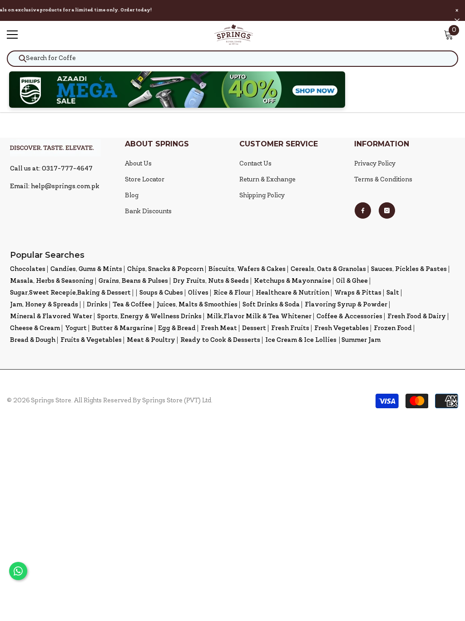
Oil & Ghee (352, 281)
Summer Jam (361, 340)
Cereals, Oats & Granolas (328, 269)
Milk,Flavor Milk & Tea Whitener (259, 316)
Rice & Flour (232, 293)
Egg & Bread (177, 328)
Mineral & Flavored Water (51, 316)
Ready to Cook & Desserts (220, 340)
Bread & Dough (32, 340)
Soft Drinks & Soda (271, 304)
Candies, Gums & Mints (86, 269)
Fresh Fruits (290, 328)
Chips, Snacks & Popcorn (165, 269)
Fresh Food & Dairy (416, 316)
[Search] (232, 58)
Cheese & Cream (35, 328)
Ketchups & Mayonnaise (292, 281)
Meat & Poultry (151, 340)
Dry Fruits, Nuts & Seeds (211, 281)
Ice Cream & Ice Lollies (300, 340)
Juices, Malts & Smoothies (197, 304)
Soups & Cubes (161, 293)
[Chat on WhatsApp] (18, 571)
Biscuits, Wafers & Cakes (247, 269)
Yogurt (76, 328)
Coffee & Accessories (349, 316)
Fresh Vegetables (341, 328)
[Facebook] (362, 210)
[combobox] (232, 58)
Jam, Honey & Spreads (44, 304)
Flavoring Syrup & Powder (346, 304)
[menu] (12, 34)
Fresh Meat (219, 328)
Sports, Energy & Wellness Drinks (149, 316)
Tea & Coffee (132, 304)
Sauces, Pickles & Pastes (409, 269)
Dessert (254, 328)
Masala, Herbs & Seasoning (52, 281)
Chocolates (27, 269)
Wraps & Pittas (357, 293)
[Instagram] (387, 210)
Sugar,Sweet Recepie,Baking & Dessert (70, 293)
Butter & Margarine (122, 328)
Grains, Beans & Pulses (133, 281)
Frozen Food (393, 328)
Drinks (97, 304)
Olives (198, 293)
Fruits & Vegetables (91, 340)
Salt (392, 293)
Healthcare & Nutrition (292, 293)
